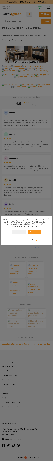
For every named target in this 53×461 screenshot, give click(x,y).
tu (38, 226)
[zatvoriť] (48, 219)
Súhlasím (34, 232)
